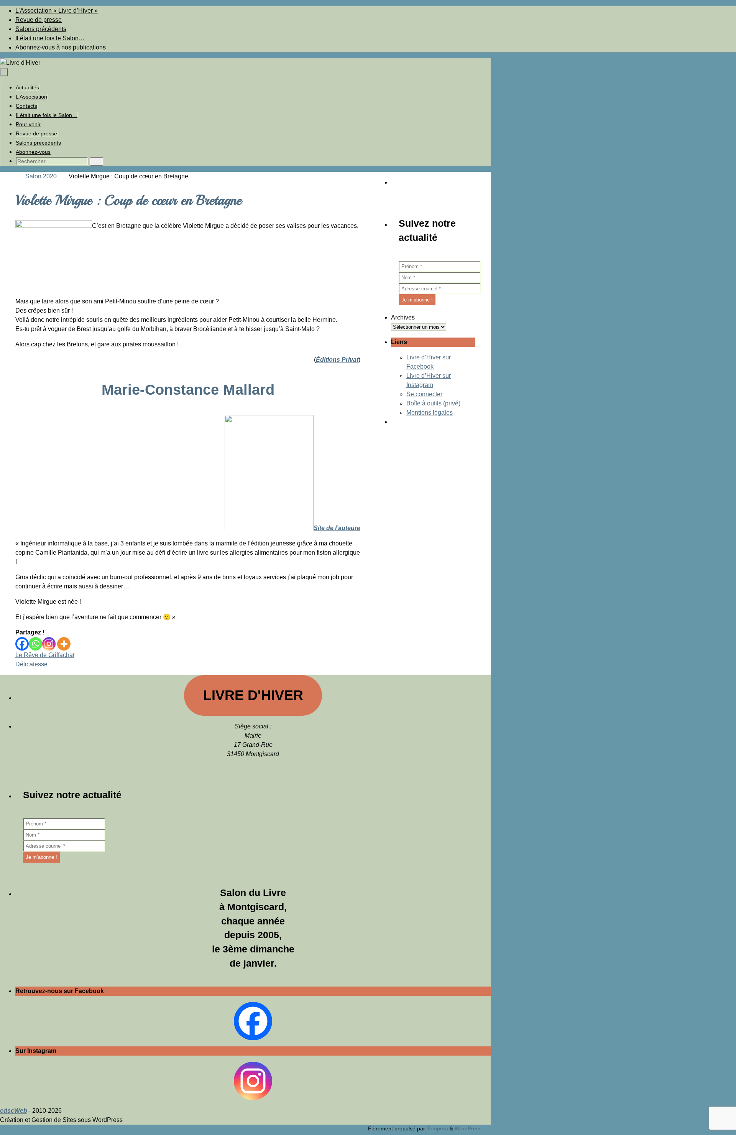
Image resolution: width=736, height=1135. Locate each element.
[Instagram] (49, 644)
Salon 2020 (41, 176)
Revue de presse (38, 19)
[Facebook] (22, 644)
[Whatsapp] (35, 644)
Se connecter (424, 394)
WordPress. (469, 1128)
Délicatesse (31, 664)
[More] (64, 644)
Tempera (437, 1128)
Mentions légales (429, 412)
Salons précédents (40, 29)
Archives (403, 317)
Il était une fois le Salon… (50, 38)
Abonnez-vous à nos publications (60, 47)
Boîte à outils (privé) (433, 403)
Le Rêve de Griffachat (44, 655)
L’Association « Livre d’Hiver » (56, 10)
